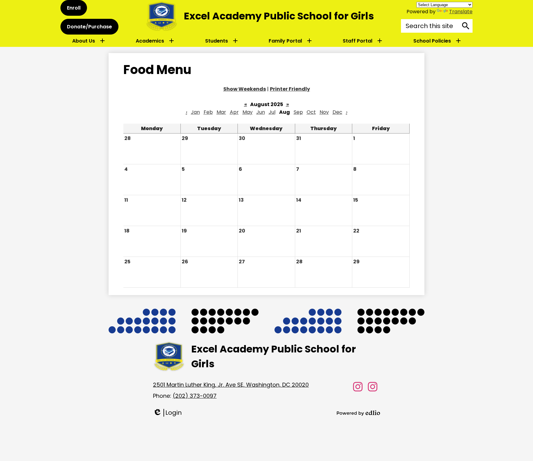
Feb (208, 112)
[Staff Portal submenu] (362, 41)
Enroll (74, 7)
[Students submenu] (221, 41)
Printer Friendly (290, 89)
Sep (298, 112)
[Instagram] (357, 386)
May (247, 112)
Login (167, 413)
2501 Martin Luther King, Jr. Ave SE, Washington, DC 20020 (231, 385)
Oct (311, 112)
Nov (324, 112)
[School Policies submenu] (437, 41)
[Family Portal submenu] (290, 41)
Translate (461, 11)
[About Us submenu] (88, 41)
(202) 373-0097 (195, 396)
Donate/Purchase (89, 26)
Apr (234, 112)
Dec (337, 112)
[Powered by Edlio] (358, 413)
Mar (221, 112)
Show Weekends (244, 89)
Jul (272, 112)
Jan (195, 112)
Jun (260, 112)
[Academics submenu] (154, 41)
